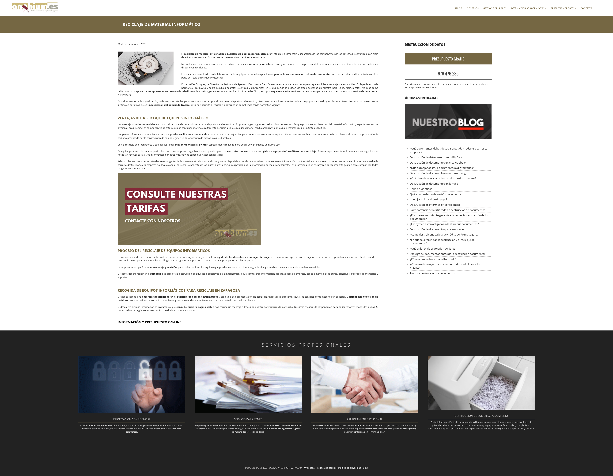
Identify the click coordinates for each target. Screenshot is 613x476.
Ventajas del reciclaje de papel (428, 199)
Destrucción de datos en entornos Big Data (436, 157)
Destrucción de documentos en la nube (434, 183)
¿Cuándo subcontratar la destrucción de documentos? (443, 178)
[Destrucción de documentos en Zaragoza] (29, 12)
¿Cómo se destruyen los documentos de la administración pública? (445, 266)
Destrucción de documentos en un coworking (438, 173)
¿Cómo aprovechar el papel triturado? (433, 259)
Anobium (273, 296)
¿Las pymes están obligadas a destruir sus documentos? (444, 224)
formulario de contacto (278, 306)
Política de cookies (327, 467)
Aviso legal (309, 467)
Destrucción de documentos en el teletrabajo (437, 162)
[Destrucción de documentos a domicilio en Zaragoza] (481, 408)
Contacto (586, 8)
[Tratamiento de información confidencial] (131, 412)
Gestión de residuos (495, 8)
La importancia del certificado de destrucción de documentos (447, 210)
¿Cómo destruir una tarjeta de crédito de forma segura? (444, 234)
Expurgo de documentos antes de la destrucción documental (447, 254)
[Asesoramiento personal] (364, 412)
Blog (365, 467)
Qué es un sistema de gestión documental (436, 194)
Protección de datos (563, 8)
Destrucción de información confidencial (435, 204)
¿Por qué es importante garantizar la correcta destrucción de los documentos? (449, 217)
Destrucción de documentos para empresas (437, 229)
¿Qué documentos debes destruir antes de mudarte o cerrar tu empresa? (448, 150)
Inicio (458, 8)
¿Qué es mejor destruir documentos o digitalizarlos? (442, 168)
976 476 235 (448, 73)
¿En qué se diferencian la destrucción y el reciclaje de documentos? (442, 241)
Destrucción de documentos (528, 8)
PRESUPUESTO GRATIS (448, 59)
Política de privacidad (349, 467)
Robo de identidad (421, 189)
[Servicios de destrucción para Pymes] (248, 412)
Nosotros (473, 8)
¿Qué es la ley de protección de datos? (433, 248)
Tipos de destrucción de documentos (432, 273)
